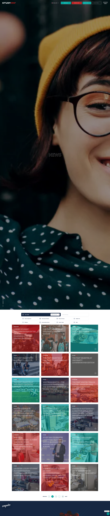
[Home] (9, 3)
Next (66, 496)
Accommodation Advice (46, 322)
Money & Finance (61, 318)
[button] (55, 3)
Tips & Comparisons (28, 318)
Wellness (26, 322)
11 (62, 496)
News (77, 322)
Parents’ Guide (61, 322)
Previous (45, 496)
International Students (45, 318)
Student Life (78, 318)
